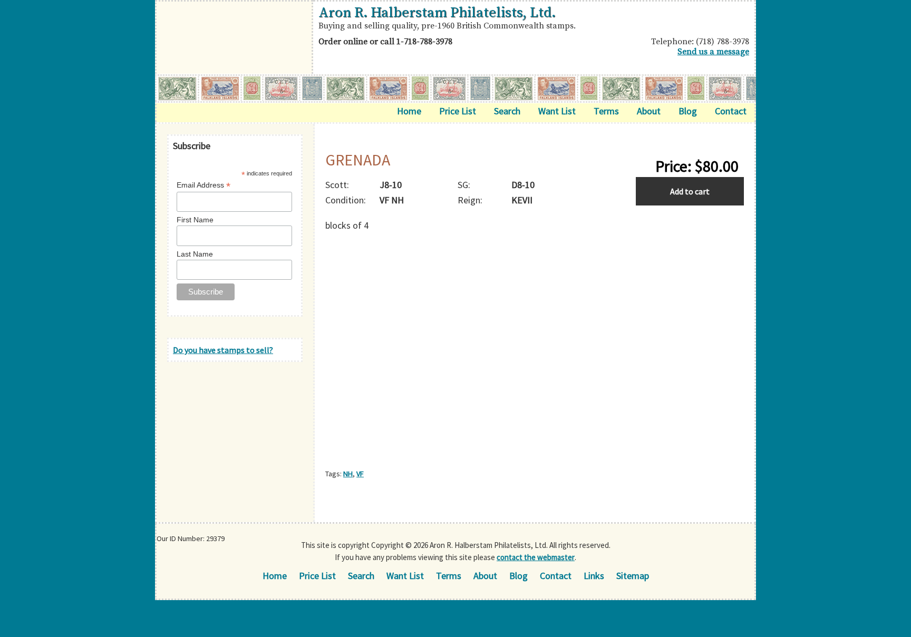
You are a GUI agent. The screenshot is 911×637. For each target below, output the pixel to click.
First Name (195, 219)
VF (360, 473)
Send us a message (713, 51)
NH (348, 473)
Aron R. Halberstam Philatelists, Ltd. (437, 13)
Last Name (195, 254)
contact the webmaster (536, 557)
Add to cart (690, 191)
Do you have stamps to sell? (223, 350)
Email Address (203, 185)
